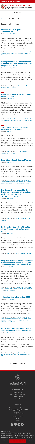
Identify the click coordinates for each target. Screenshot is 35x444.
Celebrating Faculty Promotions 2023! (15, 297)
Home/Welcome (17, 392)
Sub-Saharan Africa (27, 120)
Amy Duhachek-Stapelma (23, 353)
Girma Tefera (27, 287)
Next (23, 363)
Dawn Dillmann (9, 354)
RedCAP (19, 120)
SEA (2, 356)
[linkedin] (19, 424)
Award (3, 354)
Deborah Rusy (19, 180)
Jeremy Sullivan (28, 52)
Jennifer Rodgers (6, 320)
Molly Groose (21, 320)
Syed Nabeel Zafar (10, 290)
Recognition (29, 253)
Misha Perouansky (10, 183)
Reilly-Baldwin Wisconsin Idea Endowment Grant (16, 289)
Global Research (11, 120)
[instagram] (15, 424)
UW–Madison (11, 1)
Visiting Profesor (11, 87)
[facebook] (12, 424)
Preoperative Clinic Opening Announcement (11, 31)
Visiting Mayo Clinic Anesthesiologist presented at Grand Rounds (15, 128)
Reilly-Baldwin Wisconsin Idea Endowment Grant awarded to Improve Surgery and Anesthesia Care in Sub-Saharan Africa (17, 263)
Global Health (10, 119)
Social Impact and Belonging (17, 394)
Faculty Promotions (14, 318)
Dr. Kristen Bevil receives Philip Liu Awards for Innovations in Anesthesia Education (17, 329)
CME (17, 151)
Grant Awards (11, 181)
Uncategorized (14, 52)
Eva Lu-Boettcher (20, 253)
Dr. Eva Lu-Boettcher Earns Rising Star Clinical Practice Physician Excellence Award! (15, 229)
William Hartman (5, 55)
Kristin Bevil (17, 354)
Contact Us (17, 401)
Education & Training (17, 396)
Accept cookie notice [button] (17, 441)
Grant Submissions (20, 181)
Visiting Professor (11, 153)
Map (17, 419)
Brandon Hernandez (21, 218)
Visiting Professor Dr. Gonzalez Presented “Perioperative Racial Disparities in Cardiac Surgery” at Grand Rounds (17, 64)
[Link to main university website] (17, 385)
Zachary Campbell (26, 183)
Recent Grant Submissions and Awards (16, 160)
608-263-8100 (19, 421)
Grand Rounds (22, 86)
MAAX (22, 354)
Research (17, 183)
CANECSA (26, 119)
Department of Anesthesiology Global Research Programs (16, 95)
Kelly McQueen (5, 53)
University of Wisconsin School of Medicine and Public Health (18, 8)
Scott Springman (25, 53)
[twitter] (22, 424)
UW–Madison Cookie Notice (24, 437)
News (8, 52)
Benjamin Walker (20, 317)
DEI (17, 86)
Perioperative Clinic (15, 53)
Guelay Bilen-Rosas (25, 318)
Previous (15, 363)
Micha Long (14, 320)
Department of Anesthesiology (18, 5)
